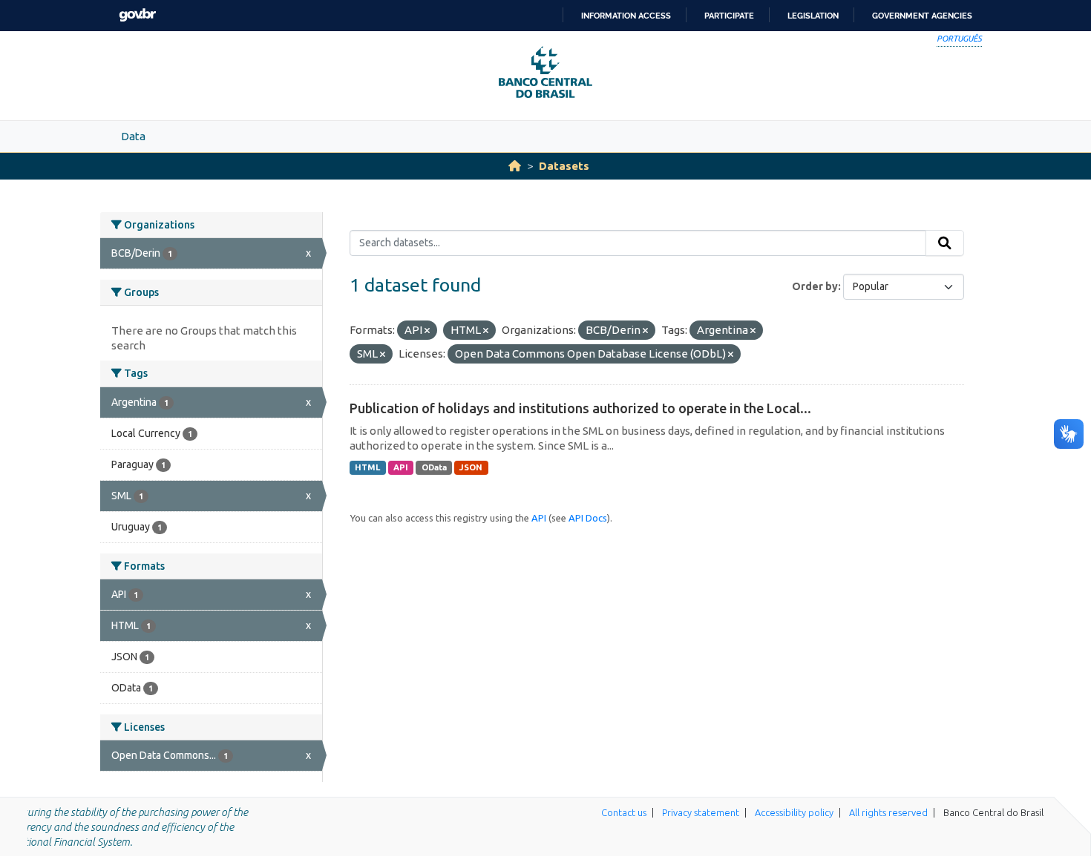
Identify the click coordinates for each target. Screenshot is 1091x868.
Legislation (813, 15)
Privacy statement (700, 812)
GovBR (137, 15)
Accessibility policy (794, 812)
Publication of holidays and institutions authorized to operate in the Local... (580, 408)
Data (133, 136)
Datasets (564, 166)
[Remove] (427, 330)
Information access (626, 15)
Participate (729, 15)
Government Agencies (922, 15)
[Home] (514, 166)
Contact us (623, 812)
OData (434, 467)
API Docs (588, 518)
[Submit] (944, 243)
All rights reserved (888, 812)
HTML (367, 467)
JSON (470, 467)
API (400, 467)
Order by (815, 286)
